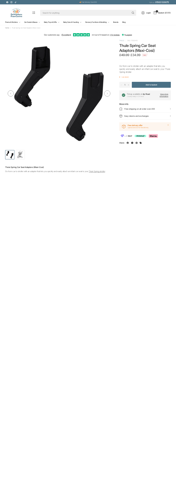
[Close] (168, 125)
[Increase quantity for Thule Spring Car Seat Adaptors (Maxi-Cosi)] (128, 85)
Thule (121, 40)
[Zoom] (108, 44)
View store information (164, 95)
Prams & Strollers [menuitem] (11, 22)
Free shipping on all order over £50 (139, 109)
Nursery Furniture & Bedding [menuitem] (96, 22)
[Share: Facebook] (127, 143)
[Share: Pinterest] (136, 143)
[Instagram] (11, 2)
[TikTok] (15, 2)
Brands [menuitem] (115, 22)
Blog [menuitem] (124, 22)
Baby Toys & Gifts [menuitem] (50, 22)
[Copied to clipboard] (140, 143)
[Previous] (11, 93)
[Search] (133, 13)
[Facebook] (7, 2)
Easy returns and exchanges (136, 116)
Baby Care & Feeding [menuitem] (71, 22)
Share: (121, 143)
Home (7, 28)
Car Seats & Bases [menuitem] (31, 22)
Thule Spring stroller (97, 171)
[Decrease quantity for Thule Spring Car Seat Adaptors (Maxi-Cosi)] (121, 85)
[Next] (107, 93)
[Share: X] (132, 143)
